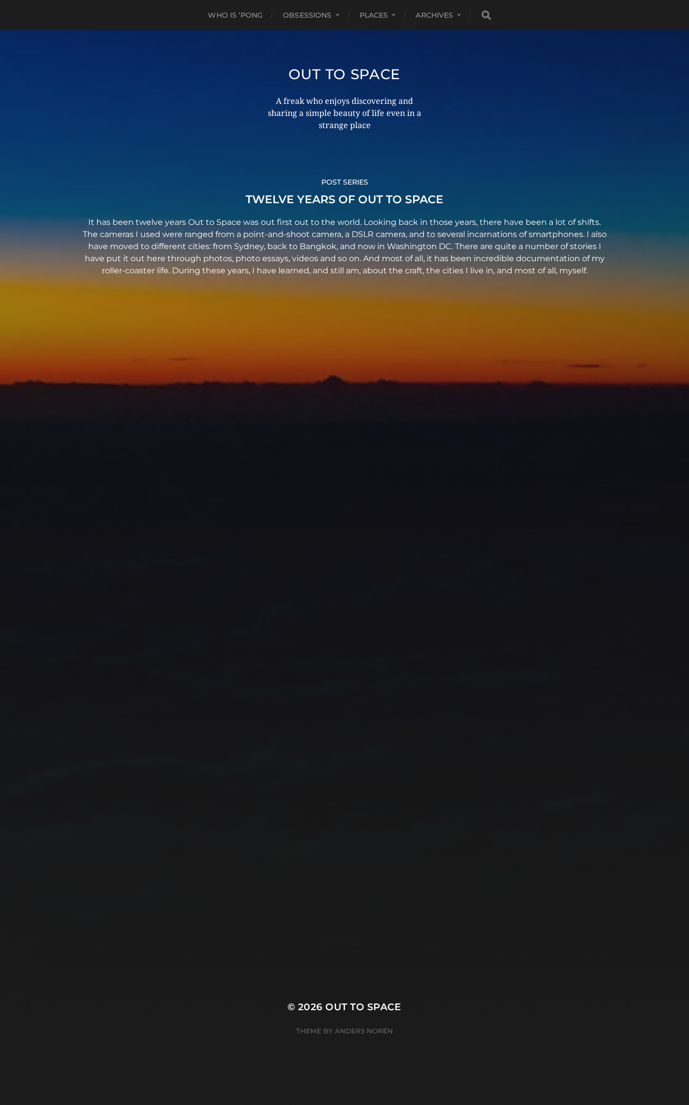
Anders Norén (364, 1031)
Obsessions (307, 15)
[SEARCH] (486, 15)
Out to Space (344, 74)
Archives (434, 15)
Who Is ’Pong (235, 15)
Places (374, 15)
